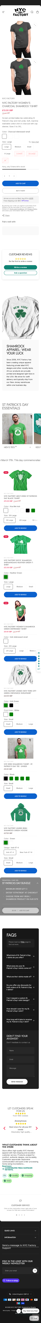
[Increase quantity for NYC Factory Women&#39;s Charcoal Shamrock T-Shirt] (14, 176)
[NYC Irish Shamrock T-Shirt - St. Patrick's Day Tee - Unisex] (20, 748)
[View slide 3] (22, 1215)
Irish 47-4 (10, 852)
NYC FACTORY (8, 98)
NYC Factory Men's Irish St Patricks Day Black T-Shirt (20, 497)
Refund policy (6, 1310)
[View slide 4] (24, 1215)
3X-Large (31, 154)
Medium (18, 147)
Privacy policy (15, 1310)
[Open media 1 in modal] (35, 25)
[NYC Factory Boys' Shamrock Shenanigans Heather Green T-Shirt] (20, 544)
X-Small (19, 154)
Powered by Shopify (29, 1307)
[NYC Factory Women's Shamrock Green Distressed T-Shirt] (20, 610)
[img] (20, 1113)
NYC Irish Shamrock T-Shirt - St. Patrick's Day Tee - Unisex (18, 765)
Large (6, 147)
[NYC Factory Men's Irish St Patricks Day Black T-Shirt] (20, 480)
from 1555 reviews (20, 1116)
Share (7, 215)
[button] (4, 1128)
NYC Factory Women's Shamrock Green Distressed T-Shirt (19, 627)
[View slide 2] (19, 1215)
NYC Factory (8, 688)
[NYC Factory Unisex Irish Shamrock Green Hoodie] (20, 812)
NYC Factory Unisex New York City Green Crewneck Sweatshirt (20, 692)
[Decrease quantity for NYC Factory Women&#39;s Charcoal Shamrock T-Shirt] (4, 176)
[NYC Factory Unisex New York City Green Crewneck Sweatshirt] (20, 675)
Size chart (35, 142)
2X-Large (9, 651)
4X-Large (22, 520)
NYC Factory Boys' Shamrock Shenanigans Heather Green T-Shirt (18, 562)
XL (5, 160)
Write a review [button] (20, 267)
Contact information (20, 1313)
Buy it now (20, 191)
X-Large (7, 154)
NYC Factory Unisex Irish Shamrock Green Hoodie (15, 829)
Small (29, 147)
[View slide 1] (16, 1215)
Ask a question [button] (20, 273)
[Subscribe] (35, 1270)
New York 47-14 (26, 852)
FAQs (22, 942)
